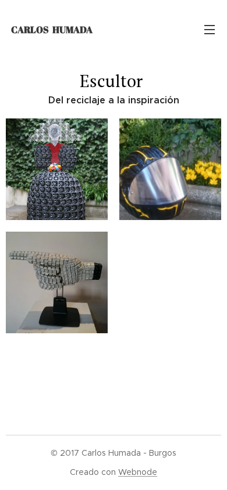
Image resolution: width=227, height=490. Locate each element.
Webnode (137, 472)
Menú (209, 29)
